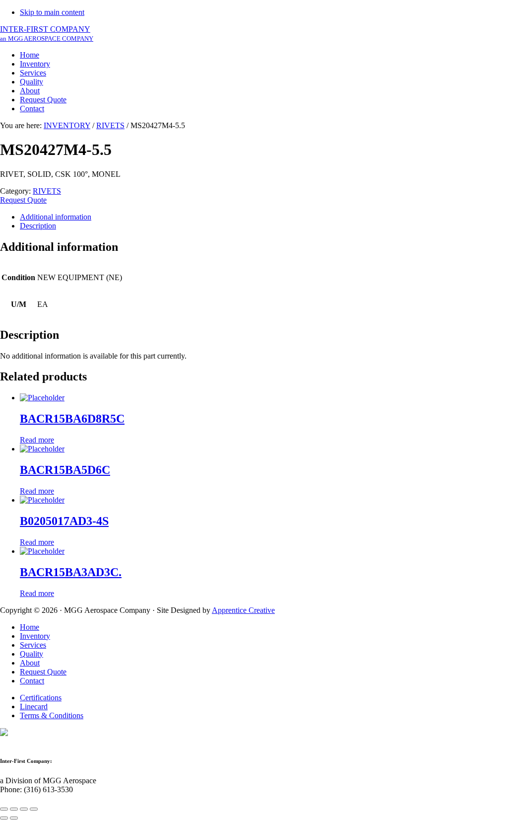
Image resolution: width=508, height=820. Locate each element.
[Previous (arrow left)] (4, 818)
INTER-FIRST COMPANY (46, 33)
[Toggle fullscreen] (24, 809)
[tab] (264, 217)
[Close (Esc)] (4, 809)
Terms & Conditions (51, 715)
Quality (31, 654)
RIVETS (110, 125)
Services (33, 645)
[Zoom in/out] (34, 809)
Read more (37, 440)
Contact (32, 680)
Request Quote (23, 200)
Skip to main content (52, 12)
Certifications (41, 697)
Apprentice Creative (243, 610)
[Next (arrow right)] (14, 818)
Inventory (35, 636)
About (30, 663)
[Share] (14, 809)
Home (29, 627)
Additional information (55, 217)
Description (38, 226)
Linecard (34, 706)
